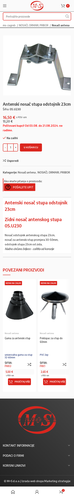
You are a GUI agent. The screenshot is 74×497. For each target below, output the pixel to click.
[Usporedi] (29, 364)
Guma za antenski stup (17, 338)
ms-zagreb (9, 25)
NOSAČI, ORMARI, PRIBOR (34, 25)
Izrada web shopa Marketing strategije (46, 481)
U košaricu (31, 147)
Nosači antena (60, 25)
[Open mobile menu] (5, 6)
